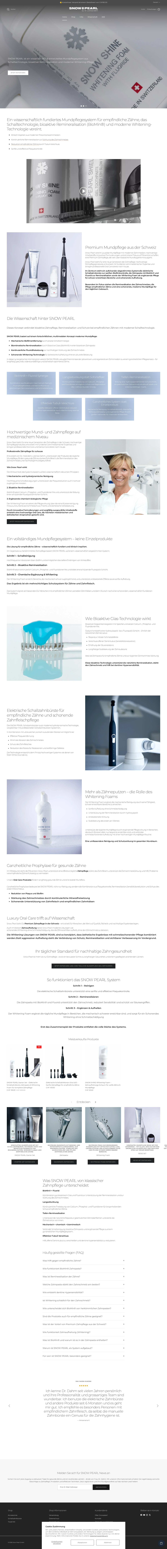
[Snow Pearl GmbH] (83, 9)
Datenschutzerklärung (99, 1536)
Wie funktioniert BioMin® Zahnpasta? (62, 1268)
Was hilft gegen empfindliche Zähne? (62, 1260)
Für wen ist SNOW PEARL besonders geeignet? (67, 1356)
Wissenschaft (92, 17)
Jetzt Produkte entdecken (22, 521)
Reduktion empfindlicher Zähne (25, 144)
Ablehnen (108, 1543)
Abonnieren (101, 1487)
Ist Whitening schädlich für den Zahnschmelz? (66, 1300)
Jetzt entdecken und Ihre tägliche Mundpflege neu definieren (83, 966)
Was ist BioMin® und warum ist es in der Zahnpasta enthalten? (75, 1340)
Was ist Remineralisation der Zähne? (61, 1276)
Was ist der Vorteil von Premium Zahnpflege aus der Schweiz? (74, 1324)
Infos (81, 17)
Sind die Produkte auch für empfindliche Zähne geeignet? (72, 1316)
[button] (83, 191)
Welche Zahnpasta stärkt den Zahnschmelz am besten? (71, 1284)
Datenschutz (54, 1518)
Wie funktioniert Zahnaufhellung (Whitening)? (66, 1332)
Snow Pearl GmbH (18, 1542)
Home (64, 17)
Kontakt (98, 1518)
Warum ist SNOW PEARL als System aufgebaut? (67, 1348)
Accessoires (12, 1515)
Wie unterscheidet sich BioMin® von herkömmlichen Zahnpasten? (77, 1308)
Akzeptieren (82, 1543)
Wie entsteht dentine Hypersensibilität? (63, 1292)
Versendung (54, 1515)
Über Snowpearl (101, 1515)
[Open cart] (161, 1543)
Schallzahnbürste (15, 1518)
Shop (73, 17)
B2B (103, 17)
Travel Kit (11, 1522)
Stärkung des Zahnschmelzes (55, 139)
